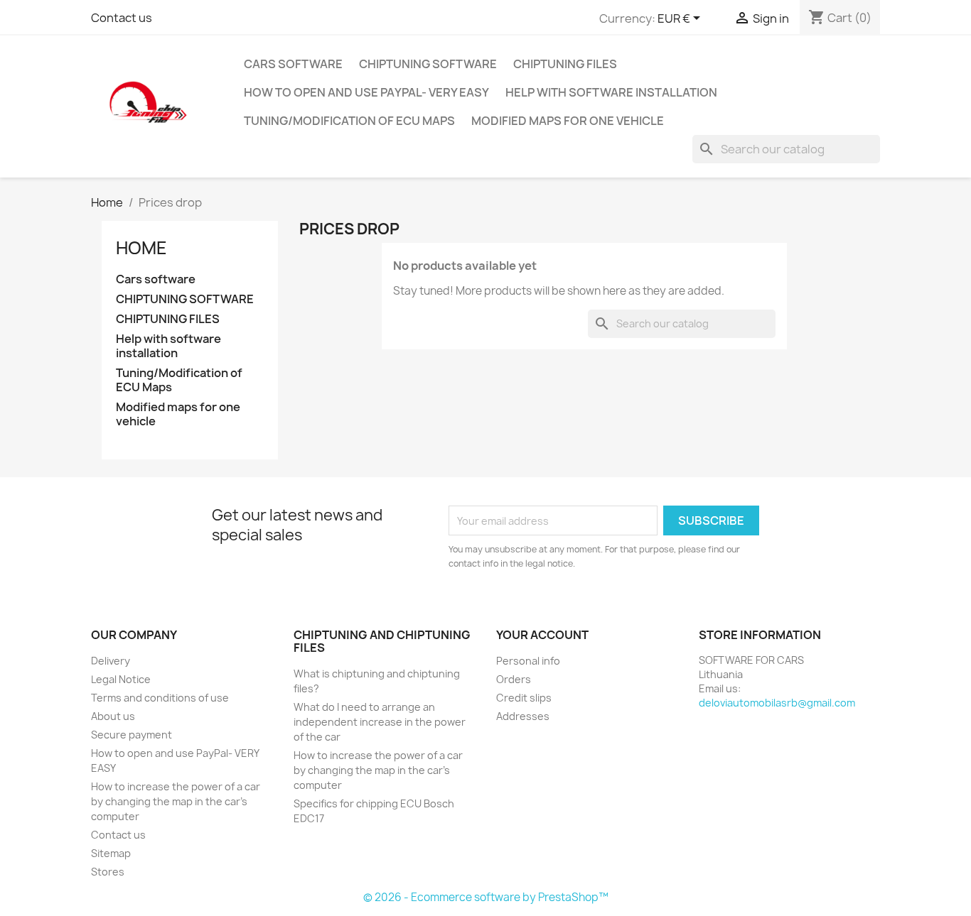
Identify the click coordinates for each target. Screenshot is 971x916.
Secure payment (131, 734)
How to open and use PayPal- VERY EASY (366, 92)
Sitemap (111, 853)
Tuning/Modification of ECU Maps (349, 121)
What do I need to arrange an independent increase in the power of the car (380, 721)
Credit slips (524, 697)
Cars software (293, 64)
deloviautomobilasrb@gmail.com (777, 702)
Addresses (522, 716)
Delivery (110, 660)
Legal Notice (121, 679)
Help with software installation (611, 92)
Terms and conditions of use (160, 697)
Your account (542, 635)
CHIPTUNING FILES (565, 64)
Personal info (528, 660)
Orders (513, 679)
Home (141, 248)
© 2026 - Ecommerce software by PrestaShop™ (485, 897)
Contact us (121, 18)
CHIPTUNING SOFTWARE (428, 64)
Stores (107, 871)
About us (113, 716)
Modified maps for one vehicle (567, 121)
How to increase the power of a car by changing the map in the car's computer (175, 801)
